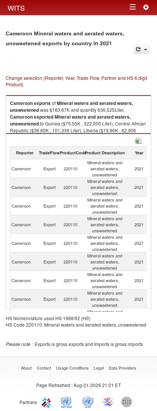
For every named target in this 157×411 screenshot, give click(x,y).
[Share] (141, 49)
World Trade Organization (108, 401)
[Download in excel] (138, 139)
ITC (47, 401)
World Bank (128, 401)
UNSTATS (88, 401)
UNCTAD (67, 401)
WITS (16, 8)
